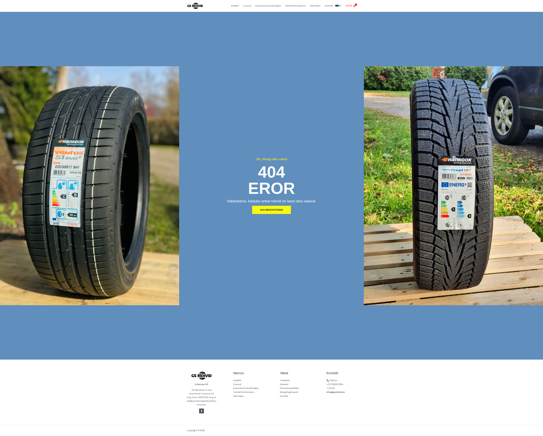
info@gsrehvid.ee (336, 392)
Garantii (284, 384)
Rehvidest (238, 396)
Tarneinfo (285, 380)
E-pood (237, 384)
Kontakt (284, 396)
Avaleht (237, 380)
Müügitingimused (289, 392)
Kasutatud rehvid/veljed (246, 388)
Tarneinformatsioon (243, 392)
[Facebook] (201, 411)
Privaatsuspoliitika (289, 388)
